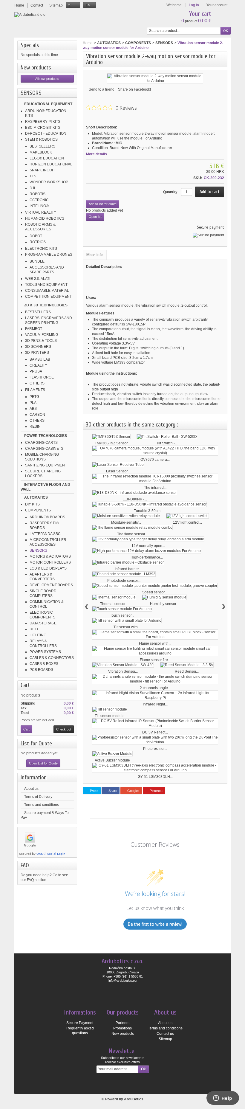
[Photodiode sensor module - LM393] (123, 574)
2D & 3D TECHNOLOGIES (46, 305)
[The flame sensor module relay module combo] (132, 527)
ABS (33, 409)
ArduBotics (133, 1099)
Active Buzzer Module (112, 760)
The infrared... (155, 488)
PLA (33, 403)
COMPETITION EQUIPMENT (48, 296)
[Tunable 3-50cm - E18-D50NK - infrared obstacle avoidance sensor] (149, 504)
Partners (122, 1023)
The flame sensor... (132, 534)
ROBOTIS (37, 194)
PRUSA (36, 371)
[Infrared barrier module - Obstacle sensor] (128, 562)
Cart (25, 685)
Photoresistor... (155, 749)
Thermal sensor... (114, 604)
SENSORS (38, 550)
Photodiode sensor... (123, 580)
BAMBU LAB (40, 359)
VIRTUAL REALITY (40, 212)
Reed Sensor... (187, 671)
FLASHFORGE (42, 377)
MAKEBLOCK (41, 152)
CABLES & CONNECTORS (52, 658)
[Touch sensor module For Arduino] (122, 609)
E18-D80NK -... (134, 499)
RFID (34, 629)
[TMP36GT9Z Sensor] (111, 436)
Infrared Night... (155, 704)
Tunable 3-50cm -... (149, 511)
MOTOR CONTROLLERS (50, 562)
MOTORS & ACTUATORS (50, 556)
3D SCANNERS (38, 347)
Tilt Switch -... (166, 443)
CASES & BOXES (44, 664)
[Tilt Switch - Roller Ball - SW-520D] (167, 436)
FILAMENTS (35, 390)
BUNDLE (37, 261)
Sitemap (165, 1039)
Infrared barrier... (128, 569)
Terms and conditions (41, 805)
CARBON (37, 414)
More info (94, 255)
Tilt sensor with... (127, 627)
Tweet (93, 790)
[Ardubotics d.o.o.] (30, 14)
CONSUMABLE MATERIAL (47, 291)
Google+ (133, 790)
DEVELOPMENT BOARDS (51, 585)
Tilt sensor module (110, 716)
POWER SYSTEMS (45, 652)
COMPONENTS (38, 510)
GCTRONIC (39, 200)
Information (34, 777)
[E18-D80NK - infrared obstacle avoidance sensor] (134, 492)
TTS (33, 176)
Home (88, 43)
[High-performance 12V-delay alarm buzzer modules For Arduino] (146, 550)
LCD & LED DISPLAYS (48, 568)
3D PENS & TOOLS (41, 341)
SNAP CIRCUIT (42, 170)
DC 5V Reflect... (155, 732)
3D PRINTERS (37, 352)
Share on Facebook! (134, 89)
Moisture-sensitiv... (126, 522)
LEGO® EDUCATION (47, 158)
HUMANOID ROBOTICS (44, 218)
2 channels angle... (155, 688)
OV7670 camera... (155, 459)
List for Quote (36, 743)
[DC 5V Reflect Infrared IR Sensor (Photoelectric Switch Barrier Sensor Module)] (155, 723)
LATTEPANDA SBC (45, 534)
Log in (194, 5)
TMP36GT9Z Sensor (111, 443)
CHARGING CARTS (41, 443)
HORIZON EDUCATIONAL (51, 164)
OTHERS (37, 383)
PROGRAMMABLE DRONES (48, 254)
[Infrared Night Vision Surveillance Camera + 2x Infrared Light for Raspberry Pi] (155, 695)
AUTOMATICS (36, 497)
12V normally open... (148, 546)
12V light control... (187, 522)
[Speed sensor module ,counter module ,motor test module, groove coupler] (154, 585)
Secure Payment (79, 1023)
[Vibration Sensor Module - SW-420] (123, 665)
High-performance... (147, 557)
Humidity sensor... (164, 604)
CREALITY (38, 365)
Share (112, 790)
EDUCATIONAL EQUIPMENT (48, 104)
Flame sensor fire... (155, 660)
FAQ (25, 865)
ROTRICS (38, 242)
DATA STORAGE (43, 623)
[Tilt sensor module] (109, 709)
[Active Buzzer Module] (112, 753)
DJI (32, 188)
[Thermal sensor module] (114, 597)
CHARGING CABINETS (44, 448)
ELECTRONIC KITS (41, 248)
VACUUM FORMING (41, 335)
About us (31, 789)
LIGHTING (38, 635)
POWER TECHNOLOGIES (45, 436)
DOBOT (36, 236)
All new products (47, 78)
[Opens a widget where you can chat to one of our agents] (222, 1098)
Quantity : (171, 192)
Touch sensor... (122, 615)
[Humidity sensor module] (164, 597)
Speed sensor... (154, 592)
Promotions (122, 1028)
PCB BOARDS (41, 670)
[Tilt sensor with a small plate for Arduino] (126, 620)
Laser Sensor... (118, 471)
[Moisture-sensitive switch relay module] (126, 516)
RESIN (35, 426)
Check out (63, 729)
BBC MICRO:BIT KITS (42, 127)
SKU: (197, 178)
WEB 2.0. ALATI (37, 279)
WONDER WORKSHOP (49, 182)
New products (36, 67)
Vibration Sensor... (123, 671)
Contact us (165, 1034)
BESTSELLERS (42, 146)
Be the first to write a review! (155, 924)
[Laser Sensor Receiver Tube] (118, 464)
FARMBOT (33, 329)
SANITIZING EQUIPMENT (46, 465)
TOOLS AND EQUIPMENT (46, 285)
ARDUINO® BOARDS (47, 517)
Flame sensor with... (155, 643)
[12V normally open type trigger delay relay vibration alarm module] (148, 539)
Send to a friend (101, 89)
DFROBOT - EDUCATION (45, 133)
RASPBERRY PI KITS (42, 122)
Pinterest (156, 790)
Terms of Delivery (38, 797)
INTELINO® (39, 206)
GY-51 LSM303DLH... (155, 777)
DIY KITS (32, 504)
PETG (34, 397)
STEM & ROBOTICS (41, 139)
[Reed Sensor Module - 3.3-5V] (186, 665)
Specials (30, 45)
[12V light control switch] (187, 516)
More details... (98, 154)
